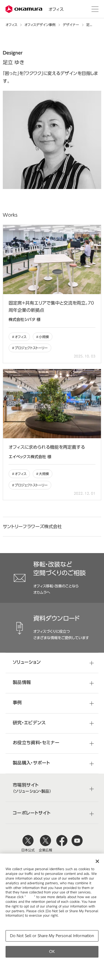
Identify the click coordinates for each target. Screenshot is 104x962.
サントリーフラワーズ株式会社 (32, 526)
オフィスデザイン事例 (39, 24)
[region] (52, 908)
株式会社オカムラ (24, 9)
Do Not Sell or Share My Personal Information (52, 936)
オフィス (56, 9)
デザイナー (71, 24)
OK (52, 951)
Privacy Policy (17, 920)
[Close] (97, 861)
